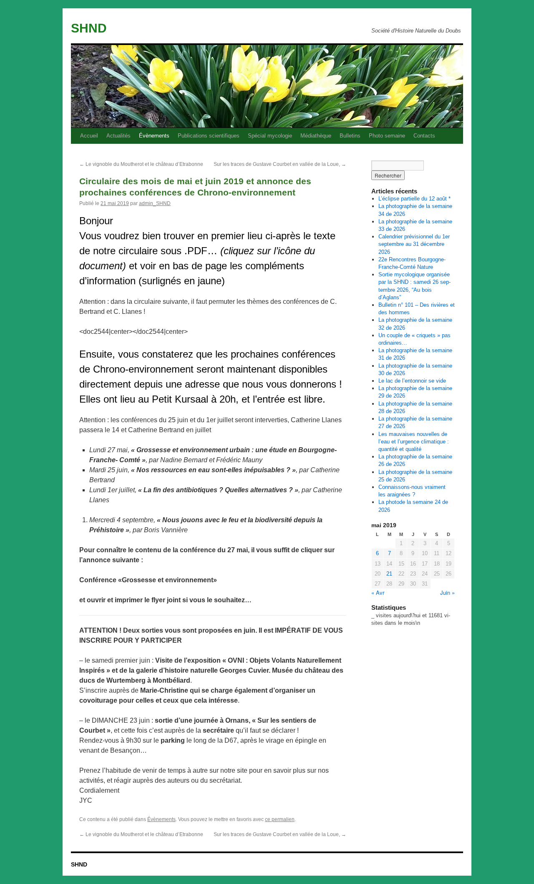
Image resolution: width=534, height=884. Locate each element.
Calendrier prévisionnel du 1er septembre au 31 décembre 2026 (414, 244)
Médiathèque (315, 136)
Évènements (154, 136)
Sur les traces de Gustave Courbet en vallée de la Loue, (280, 164)
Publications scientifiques (208, 136)
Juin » (447, 592)
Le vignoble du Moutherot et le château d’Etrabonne (141, 164)
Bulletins (350, 136)
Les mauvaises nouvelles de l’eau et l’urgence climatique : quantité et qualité (413, 441)
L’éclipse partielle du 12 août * (414, 198)
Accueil (89, 136)
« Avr (377, 592)
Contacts (424, 136)
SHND (89, 28)
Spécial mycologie (270, 136)
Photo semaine (387, 136)
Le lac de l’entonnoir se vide (412, 381)
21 (389, 574)
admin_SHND (155, 203)
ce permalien (280, 819)
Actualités (118, 136)
